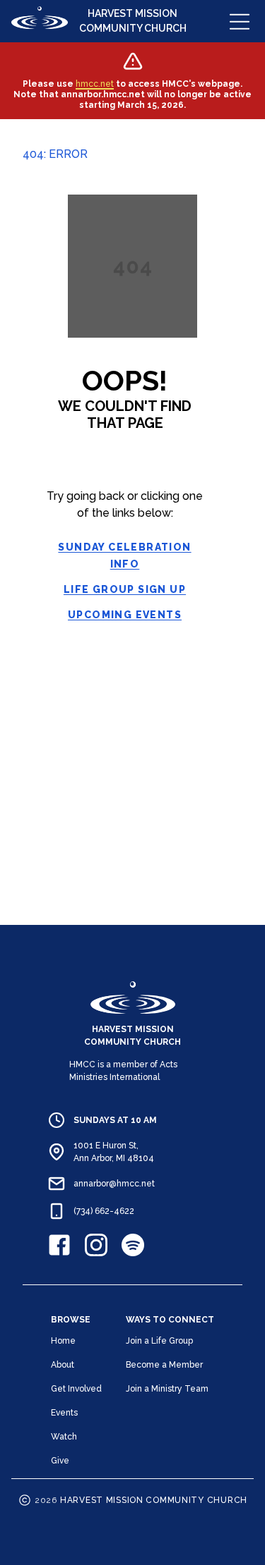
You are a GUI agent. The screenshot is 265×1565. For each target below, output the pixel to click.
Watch (64, 1437)
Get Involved (76, 1389)
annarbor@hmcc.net (114, 1184)
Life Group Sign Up (125, 589)
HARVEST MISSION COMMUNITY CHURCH (133, 21)
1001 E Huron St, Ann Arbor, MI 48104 (113, 1152)
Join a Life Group (159, 1341)
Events (64, 1413)
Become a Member (164, 1365)
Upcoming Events (125, 614)
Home (63, 1341)
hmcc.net (95, 84)
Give (60, 1461)
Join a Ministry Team (167, 1389)
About (62, 1365)
